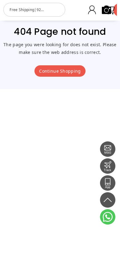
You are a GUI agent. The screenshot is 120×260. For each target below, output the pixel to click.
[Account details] (92, 10)
